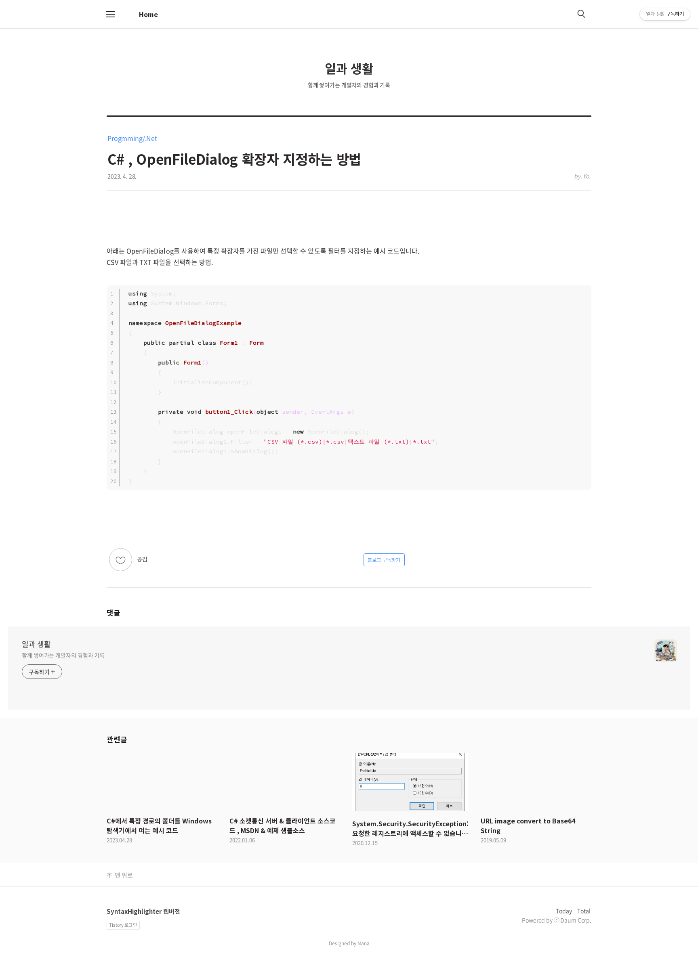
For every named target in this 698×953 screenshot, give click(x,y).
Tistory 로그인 (123, 925)
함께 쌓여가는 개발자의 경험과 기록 (63, 655)
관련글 (117, 739)
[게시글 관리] (171, 560)
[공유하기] (161, 560)
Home (148, 14)
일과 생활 (36, 644)
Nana (363, 943)
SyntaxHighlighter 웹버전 (143, 911)
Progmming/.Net (132, 138)
